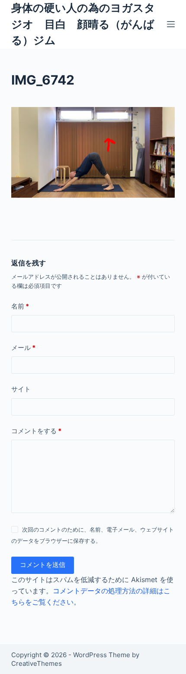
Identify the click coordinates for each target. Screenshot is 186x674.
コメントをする (36, 431)
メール (23, 347)
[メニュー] (171, 24)
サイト (21, 389)
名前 (20, 306)
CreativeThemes (36, 663)
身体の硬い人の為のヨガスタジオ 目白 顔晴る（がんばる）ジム (83, 24)
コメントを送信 (42, 565)
